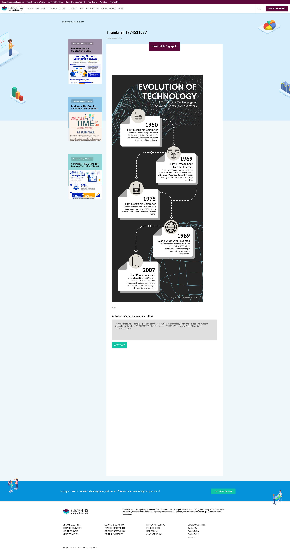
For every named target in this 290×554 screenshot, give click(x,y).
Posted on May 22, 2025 (114, 38)
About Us (191, 537)
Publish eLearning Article (36, 2)
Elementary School (155, 525)
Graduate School (154, 534)
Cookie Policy (193, 534)
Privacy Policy (193, 531)
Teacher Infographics (115, 528)
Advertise (103, 2)
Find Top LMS (115, 2)
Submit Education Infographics (13, 2)
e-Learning (41, 9)
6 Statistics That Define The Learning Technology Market (85, 165)
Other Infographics (114, 534)
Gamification (92, 9)
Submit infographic (276, 8)
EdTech (30, 9)
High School (152, 531)
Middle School (153, 528)
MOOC (81, 9)
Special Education (71, 525)
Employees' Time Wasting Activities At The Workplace (84, 107)
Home (64, 22)
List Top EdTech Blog (55, 2)
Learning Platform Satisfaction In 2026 (81, 49)
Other (121, 9)
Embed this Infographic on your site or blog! (132, 316)
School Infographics (114, 525)
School (52, 9)
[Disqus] (164, 383)
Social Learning (108, 9)
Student (72, 9)
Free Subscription (223, 491)
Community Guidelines (196, 525)
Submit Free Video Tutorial (75, 2)
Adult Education (70, 534)
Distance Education (72, 528)
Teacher (62, 9)
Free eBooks (92, 2)
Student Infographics (115, 531)
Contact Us (192, 528)
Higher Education (71, 531)
